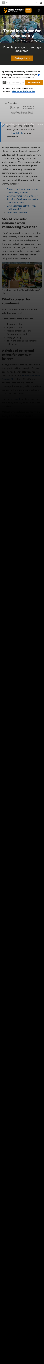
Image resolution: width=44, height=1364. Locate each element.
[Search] (35, 2)
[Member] (40, 3)
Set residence (34, 82)
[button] (39, 10)
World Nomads (13, 10)
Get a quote (28, 10)
